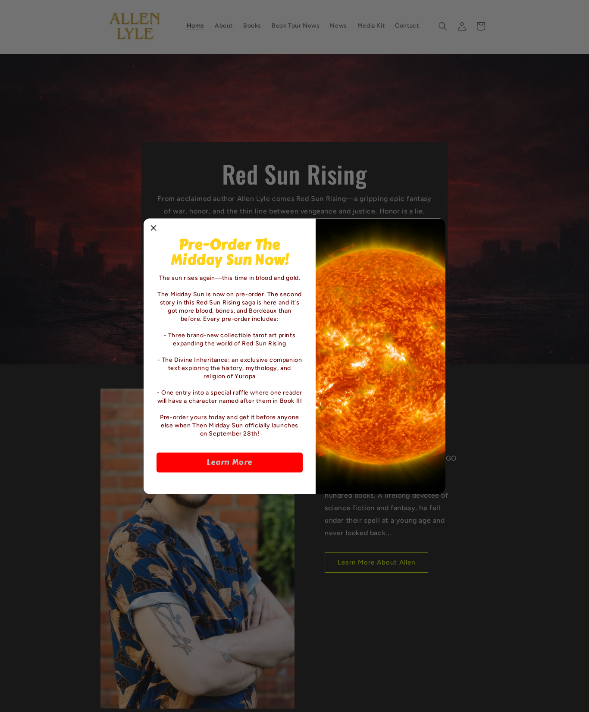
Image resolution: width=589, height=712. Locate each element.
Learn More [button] (230, 462)
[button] (153, 228)
